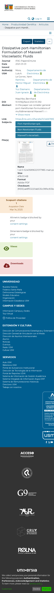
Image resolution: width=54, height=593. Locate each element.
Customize (7, 589)
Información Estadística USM (16, 301)
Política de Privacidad (15, 318)
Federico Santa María (12, 290)
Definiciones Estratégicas (14, 292)
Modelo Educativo (11, 295)
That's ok (46, 589)
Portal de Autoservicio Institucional (18, 368)
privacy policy (36, 583)
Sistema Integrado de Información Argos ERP (24, 379)
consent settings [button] (18, 224)
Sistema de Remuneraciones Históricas (21, 382)
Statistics (39, 41)
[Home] (20, 7)
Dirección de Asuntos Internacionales (20, 336)
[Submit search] (29, 18)
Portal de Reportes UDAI (14, 373)
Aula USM (7, 362)
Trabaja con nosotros (12, 387)
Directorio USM (10, 384)
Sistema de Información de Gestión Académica (24, 376)
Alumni (6, 339)
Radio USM (8, 347)
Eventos (6, 344)
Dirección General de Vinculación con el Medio (24, 333)
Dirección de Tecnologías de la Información (22, 370)
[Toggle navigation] (48, 18)
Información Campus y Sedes (16, 311)
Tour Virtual (8, 313)
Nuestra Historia (10, 287)
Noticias (6, 342)
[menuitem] (32, 18)
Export (27, 41)
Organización (9, 298)
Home (5, 24)
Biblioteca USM (10, 365)
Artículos (43, 24)
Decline (36, 589)
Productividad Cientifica (23, 24)
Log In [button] (38, 19)
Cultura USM (8, 350)
